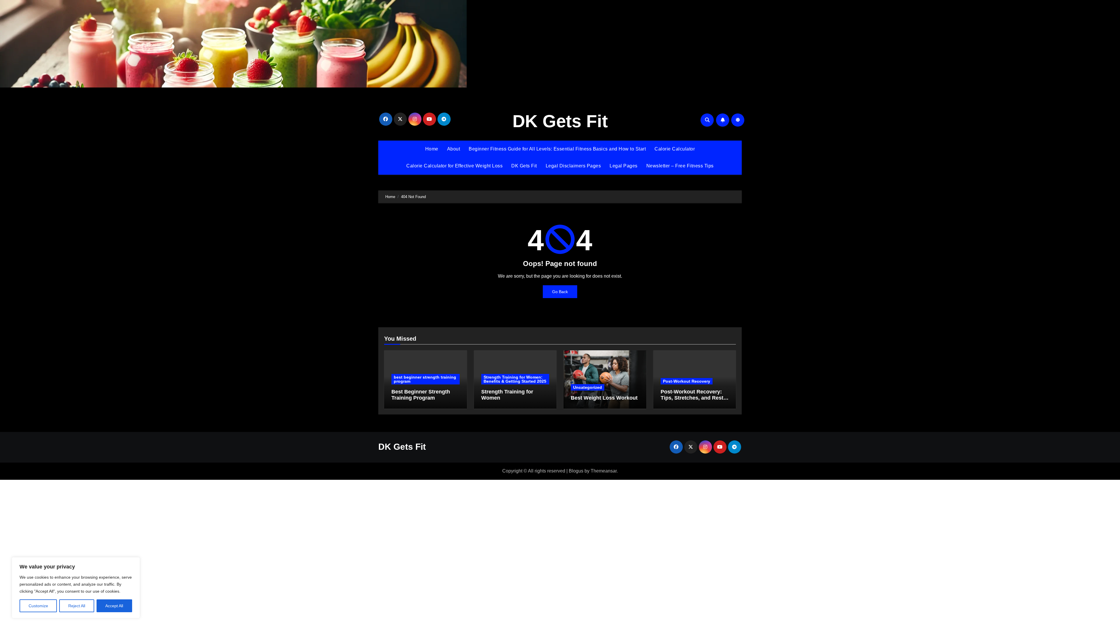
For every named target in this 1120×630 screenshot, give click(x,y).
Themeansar (604, 470)
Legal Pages (624, 165)
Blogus (576, 470)
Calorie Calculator (674, 148)
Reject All (76, 605)
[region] (76, 587)
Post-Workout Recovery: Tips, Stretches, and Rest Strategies (692, 398)
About (453, 148)
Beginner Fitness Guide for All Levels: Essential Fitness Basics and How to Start (557, 148)
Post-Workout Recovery (686, 381)
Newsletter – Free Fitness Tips (680, 165)
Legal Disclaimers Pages (573, 165)
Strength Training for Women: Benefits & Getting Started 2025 (515, 379)
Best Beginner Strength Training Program (420, 395)
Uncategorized (587, 387)
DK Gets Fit (560, 121)
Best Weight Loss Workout (604, 398)
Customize (38, 605)
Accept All (114, 605)
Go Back (560, 291)
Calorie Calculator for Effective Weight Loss (454, 165)
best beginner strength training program (425, 379)
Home (431, 148)
